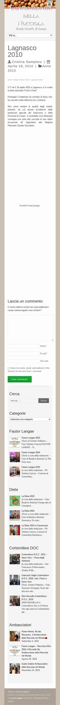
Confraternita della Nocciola (31, 14)
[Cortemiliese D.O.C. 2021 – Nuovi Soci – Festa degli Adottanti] (14, 559)
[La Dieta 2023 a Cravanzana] (14, 530)
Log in (11, 701)
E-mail (43, 353)
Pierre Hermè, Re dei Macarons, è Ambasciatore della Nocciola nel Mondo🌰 (34, 634)
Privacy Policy (41, 698)
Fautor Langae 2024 (31, 452)
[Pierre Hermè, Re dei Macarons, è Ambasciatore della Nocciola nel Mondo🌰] (14, 636)
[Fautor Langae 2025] (14, 442)
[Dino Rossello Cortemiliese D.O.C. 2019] (14, 600)
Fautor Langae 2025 (31, 438)
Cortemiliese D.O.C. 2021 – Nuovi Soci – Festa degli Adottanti (34, 557)
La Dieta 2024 (28, 511)
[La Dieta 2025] (14, 500)
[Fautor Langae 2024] (14, 457)
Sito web (44, 361)
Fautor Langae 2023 (31, 467)
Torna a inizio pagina (18, 692)
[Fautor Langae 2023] (14, 471)
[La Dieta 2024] (14, 515)
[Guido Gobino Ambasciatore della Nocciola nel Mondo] (14, 668)
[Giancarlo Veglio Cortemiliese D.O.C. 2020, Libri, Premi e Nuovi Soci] (14, 579)
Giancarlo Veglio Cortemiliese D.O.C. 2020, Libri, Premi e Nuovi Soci (35, 578)
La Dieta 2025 (28, 496)
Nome (43, 346)
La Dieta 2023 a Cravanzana (35, 525)
